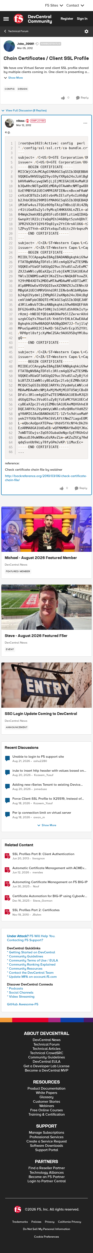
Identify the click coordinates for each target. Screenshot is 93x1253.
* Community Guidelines (25, 956)
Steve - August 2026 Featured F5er (36, 636)
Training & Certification (46, 1114)
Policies (36, 1222)
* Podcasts (15, 988)
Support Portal (46, 1150)
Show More (15, 78)
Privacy (49, 1222)
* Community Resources (24, 968)
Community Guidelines (46, 1057)
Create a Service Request (46, 1141)
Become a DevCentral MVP (46, 1070)
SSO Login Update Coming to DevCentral (41, 714)
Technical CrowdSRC (46, 1053)
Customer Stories (46, 1102)
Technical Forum (18, 31)
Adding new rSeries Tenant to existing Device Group (46, 785)
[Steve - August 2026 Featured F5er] (46, 607)
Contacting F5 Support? (25, 940)
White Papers (46, 1093)
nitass (20, 121)
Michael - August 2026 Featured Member (41, 558)
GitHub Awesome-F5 (22, 1004)
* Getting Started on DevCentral (31, 952)
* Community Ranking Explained (31, 964)
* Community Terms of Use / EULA (32, 960)
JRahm (36, 915)
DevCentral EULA (46, 1062)
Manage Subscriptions (46, 1133)
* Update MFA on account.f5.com (32, 977)
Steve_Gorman (42, 901)
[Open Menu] (86, 31)
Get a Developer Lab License (46, 1066)
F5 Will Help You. (31, 936)
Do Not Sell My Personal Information (46, 1229)
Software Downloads (46, 1146)
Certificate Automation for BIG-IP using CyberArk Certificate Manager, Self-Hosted (49, 896)
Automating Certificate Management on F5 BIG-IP (50, 882)
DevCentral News (16, 565)
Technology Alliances (47, 1173)
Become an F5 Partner (47, 1177)
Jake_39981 (25, 44)
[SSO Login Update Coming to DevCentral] (46, 685)
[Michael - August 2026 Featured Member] (46, 529)
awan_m (39, 817)
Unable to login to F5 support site (38, 757)
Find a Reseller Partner (46, 1168)
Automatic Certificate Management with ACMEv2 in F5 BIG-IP (49, 868)
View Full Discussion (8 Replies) (26, 110)
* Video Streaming (21, 996)
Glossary (46, 1097)
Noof (36, 886)
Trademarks (20, 1222)
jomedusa (40, 789)
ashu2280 (40, 761)
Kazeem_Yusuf (43, 775)
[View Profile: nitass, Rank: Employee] (9, 123)
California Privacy (69, 1222)
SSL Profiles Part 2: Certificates (36, 910)
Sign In (82, 18)
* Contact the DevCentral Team (30, 973)
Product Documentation (46, 1088)
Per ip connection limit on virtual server (41, 813)
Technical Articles (46, 1049)
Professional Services (46, 1137)
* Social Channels (20, 992)
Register (67, 18)
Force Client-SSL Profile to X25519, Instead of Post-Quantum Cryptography (46, 799)
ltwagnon (38, 858)
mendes (38, 872)
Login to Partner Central (47, 1181)
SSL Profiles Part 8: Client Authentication (43, 854)
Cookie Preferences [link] (46, 1237)
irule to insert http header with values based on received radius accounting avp (48, 771)
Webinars (46, 1106)
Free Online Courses (46, 1110)
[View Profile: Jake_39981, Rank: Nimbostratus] (9, 46)
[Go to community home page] (32, 18)
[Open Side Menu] (6, 18)
